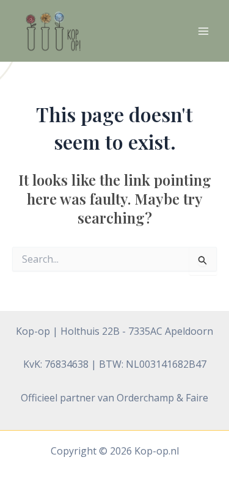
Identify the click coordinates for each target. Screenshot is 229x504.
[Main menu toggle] (203, 31)
